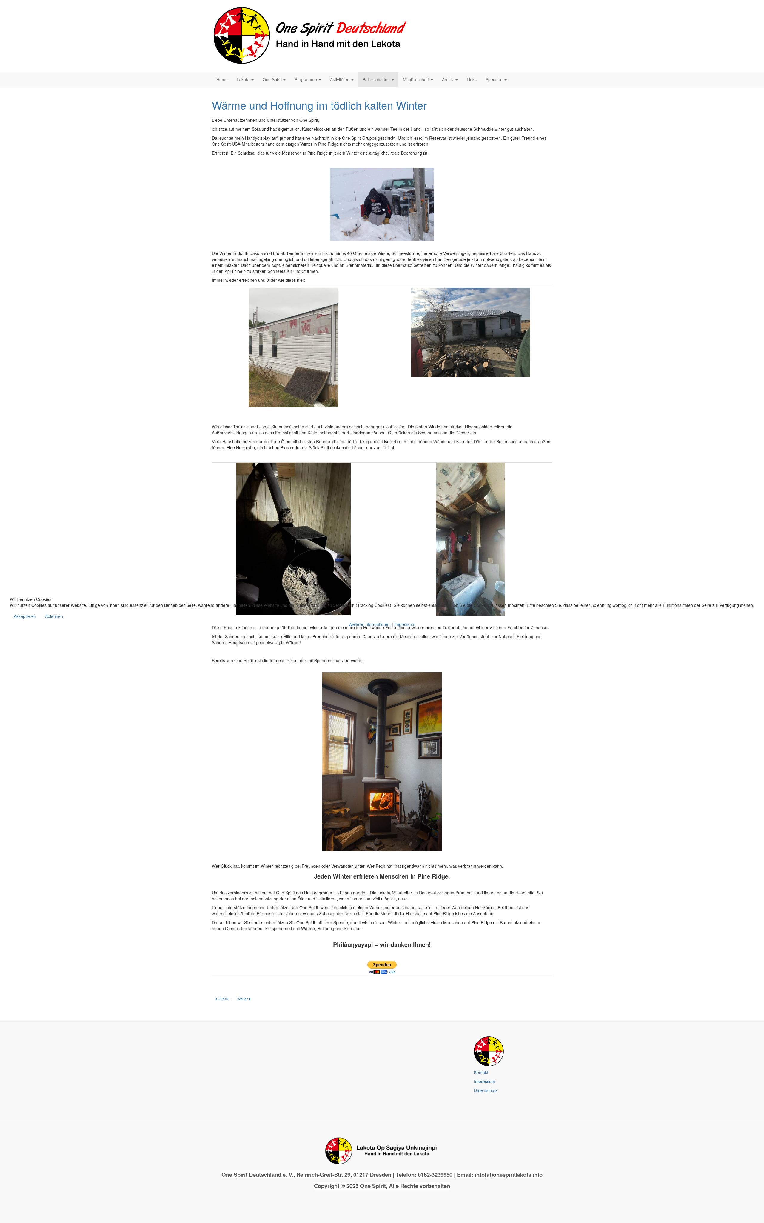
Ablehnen (54, 616)
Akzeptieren (25, 616)
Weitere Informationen (370, 624)
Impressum (404, 624)
